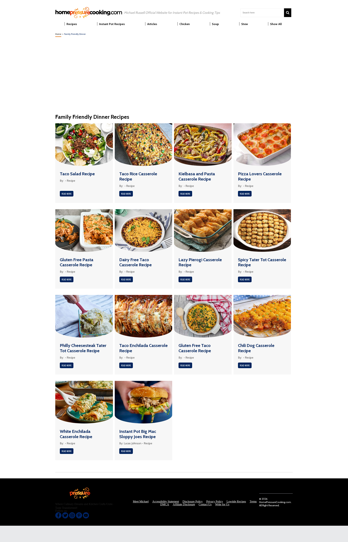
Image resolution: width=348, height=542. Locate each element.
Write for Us (222, 504)
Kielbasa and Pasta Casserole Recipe (197, 176)
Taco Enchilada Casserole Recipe (143, 348)
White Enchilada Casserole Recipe (76, 434)
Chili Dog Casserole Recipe (256, 348)
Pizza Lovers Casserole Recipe (260, 176)
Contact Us (205, 504)
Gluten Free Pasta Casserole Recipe (76, 262)
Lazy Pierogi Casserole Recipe (200, 262)
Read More (67, 193)
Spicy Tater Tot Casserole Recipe (262, 262)
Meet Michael (141, 501)
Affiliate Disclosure (184, 504)
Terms (253, 501)
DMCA (164, 504)
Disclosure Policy (193, 501)
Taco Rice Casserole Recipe (138, 176)
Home (58, 34)
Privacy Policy (214, 501)
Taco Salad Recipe (77, 173)
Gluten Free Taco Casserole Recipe (195, 348)
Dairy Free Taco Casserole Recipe (135, 262)
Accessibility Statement (165, 501)
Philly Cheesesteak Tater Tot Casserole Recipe (83, 348)
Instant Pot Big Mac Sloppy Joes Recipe (137, 434)
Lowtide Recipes (236, 501)
